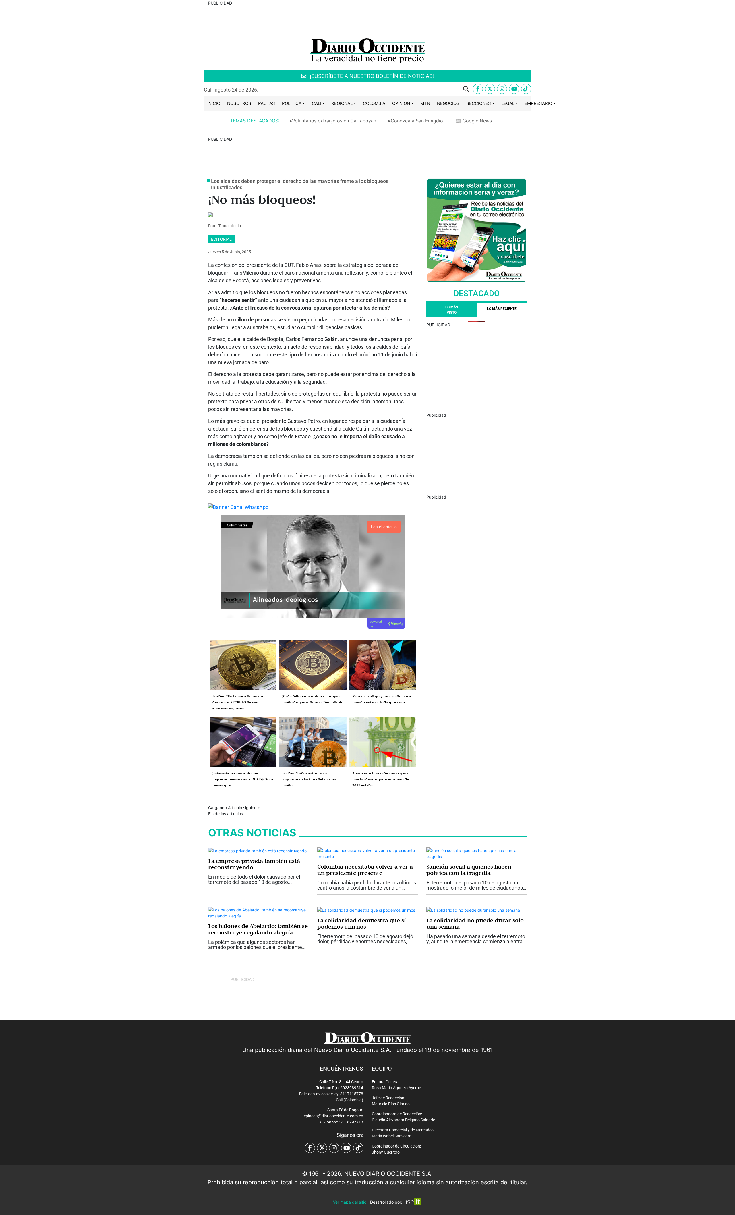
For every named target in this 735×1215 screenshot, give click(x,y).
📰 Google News (473, 121)
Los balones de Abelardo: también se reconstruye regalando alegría (258, 929)
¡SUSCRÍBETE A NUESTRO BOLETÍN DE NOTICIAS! (371, 76)
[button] (368, 89)
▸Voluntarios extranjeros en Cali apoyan (333, 121)
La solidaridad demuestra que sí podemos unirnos (361, 923)
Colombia (374, 103)
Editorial (221, 239)
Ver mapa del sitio (349, 1201)
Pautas (266, 103)
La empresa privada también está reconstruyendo (254, 864)
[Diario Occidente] (367, 50)
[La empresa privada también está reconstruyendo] (257, 850)
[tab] (502, 310)
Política (291, 103)
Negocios (448, 103)
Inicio (213, 103)
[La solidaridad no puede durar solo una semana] (473, 909)
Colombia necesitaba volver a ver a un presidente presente (365, 869)
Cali (316, 103)
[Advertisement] (476, 368)
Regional (342, 103)
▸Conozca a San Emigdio (415, 121)
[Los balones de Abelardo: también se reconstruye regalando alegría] (258, 912)
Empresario (538, 103)
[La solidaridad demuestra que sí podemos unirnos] (366, 909)
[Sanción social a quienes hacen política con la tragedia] (476, 852)
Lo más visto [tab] (451, 310)
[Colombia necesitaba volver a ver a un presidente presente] (367, 852)
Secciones (478, 103)
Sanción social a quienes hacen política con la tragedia (468, 869)
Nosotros (239, 103)
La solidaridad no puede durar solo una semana (475, 923)
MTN (425, 103)
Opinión (401, 103)
